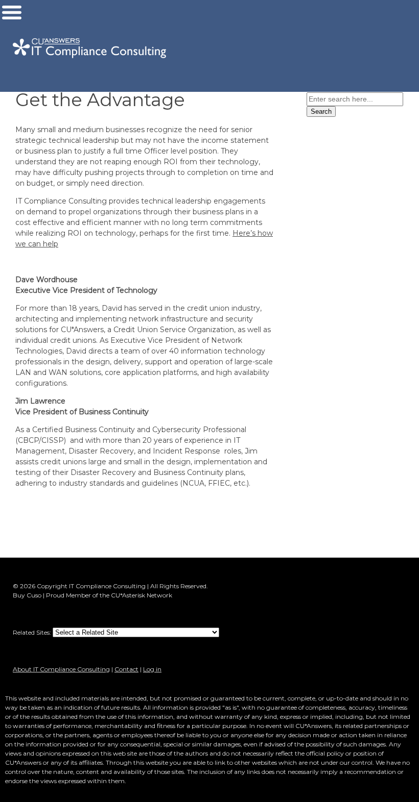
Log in (152, 669)
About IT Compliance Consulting (61, 669)
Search (321, 111)
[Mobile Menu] (11, 15)
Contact (126, 669)
